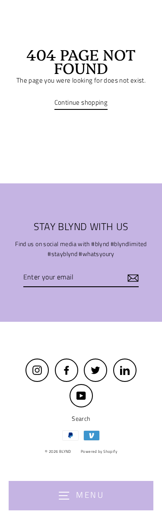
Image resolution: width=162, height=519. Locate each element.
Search (81, 418)
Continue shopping (81, 102)
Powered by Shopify (99, 451)
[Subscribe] (132, 277)
